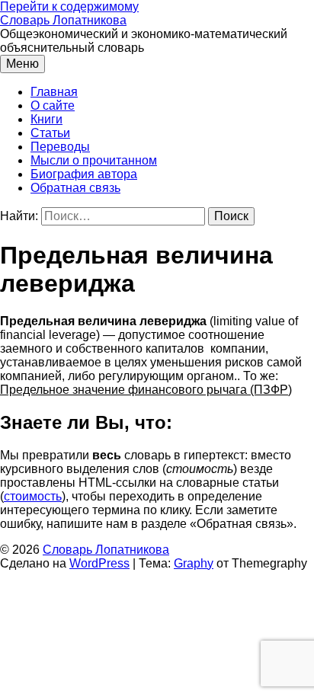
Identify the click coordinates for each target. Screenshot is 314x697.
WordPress (99, 563)
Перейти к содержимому (69, 6)
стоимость (33, 496)
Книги (46, 119)
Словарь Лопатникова (63, 20)
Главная (54, 91)
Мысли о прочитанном (93, 160)
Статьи (50, 132)
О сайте (52, 105)
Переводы (60, 146)
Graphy (193, 563)
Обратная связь (75, 187)
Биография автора (83, 174)
